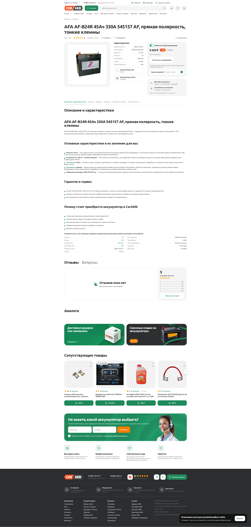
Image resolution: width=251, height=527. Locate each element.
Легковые (111, 504)
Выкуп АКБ (136, 515)
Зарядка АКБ (136, 504)
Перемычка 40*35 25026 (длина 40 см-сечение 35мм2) (172, 395)
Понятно (240, 518)
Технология (70, 162)
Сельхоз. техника (113, 515)
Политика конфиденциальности (166, 501)
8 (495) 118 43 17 (90, 3)
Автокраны (111, 520)
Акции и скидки (122, 13)
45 (123, 237)
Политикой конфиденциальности (116, 436)
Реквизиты (68, 518)
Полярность (70, 167)
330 (122, 246)
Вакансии (143, 13)
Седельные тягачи (114, 509)
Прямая (121, 243)
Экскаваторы (112, 518)
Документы (153, 13)
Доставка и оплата (107, 13)
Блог (96, 13)
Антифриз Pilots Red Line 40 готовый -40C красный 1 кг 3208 (139, 395)
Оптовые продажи (90, 518)
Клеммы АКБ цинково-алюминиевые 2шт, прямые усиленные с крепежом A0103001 (78, 395)
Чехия (121, 251)
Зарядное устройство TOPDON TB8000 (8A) (108, 395)
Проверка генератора (139, 518)
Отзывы (89, 13)
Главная (67, 19)
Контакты (163, 13)
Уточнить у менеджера (161, 60)
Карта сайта (158, 509)
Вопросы (89, 262)
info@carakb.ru (115, 476)
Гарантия (134, 13)
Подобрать (123, 430)
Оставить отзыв (93, 38)
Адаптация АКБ (137, 512)
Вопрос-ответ (79, 13)
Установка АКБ (137, 507)
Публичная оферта (161, 512)
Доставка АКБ (137, 509)
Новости (67, 509)
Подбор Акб (88, 515)
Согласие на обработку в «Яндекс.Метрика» (170, 506)
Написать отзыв (172, 296)
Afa (122, 240)
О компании (68, 504)
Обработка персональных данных (166, 503)
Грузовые (110, 507)
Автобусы (111, 512)
